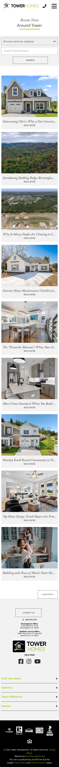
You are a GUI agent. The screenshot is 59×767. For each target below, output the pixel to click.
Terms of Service (38, 762)
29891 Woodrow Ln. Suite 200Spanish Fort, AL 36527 (30, 633)
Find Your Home (11, 678)
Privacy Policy (20, 762)
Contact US (29, 612)
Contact (6, 706)
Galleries (6, 687)
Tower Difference (11, 696)
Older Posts (47, 594)
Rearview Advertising (35, 756)
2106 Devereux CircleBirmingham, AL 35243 (29, 625)
